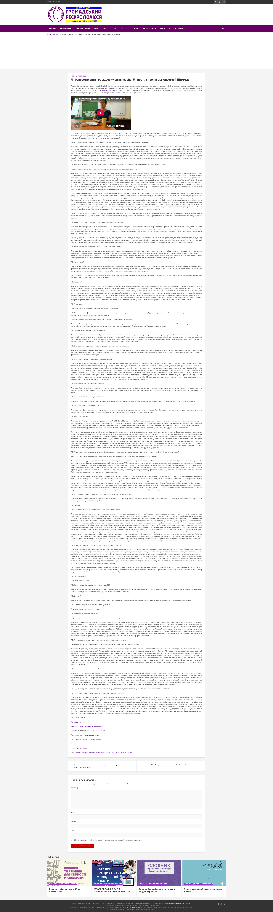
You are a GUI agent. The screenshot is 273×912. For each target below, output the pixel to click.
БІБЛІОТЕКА (165, 28)
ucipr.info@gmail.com (92, 735)
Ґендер (123, 28)
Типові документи (77, 722)
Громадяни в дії (116, 752)
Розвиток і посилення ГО (203, 883)
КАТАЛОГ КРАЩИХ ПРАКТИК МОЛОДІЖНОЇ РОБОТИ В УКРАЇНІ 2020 (112, 890)
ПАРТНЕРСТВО (148, 28)
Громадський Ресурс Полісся (100, 752)
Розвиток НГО (65, 28)
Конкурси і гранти (83, 28)
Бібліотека (53, 883)
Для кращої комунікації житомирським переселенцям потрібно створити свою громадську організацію (103, 766)
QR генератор (179, 28)
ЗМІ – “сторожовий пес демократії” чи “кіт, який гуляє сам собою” (175, 765)
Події (96, 28)
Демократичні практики (68, 883)
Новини (74, 76)
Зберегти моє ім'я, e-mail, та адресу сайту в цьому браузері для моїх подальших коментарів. (108, 840)
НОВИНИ (52, 28)
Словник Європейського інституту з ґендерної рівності (157, 890)
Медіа (104, 28)
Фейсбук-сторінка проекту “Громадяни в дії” (87, 726)
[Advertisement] (136, 52)
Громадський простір (110, 91)
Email (73, 822)
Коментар (75, 788)
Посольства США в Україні (131, 907)
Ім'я (73, 812)
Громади (134, 28)
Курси (114, 28)
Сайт (72, 831)
